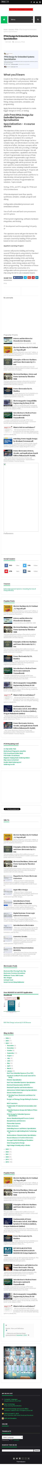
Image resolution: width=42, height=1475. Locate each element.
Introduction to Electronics (23, 925)
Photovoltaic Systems (14, 1123)
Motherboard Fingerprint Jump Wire (15, 751)
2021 (7, 1154)
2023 (7, 1149)
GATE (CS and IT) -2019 (11, 1413)
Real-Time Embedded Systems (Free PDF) (20, 1073)
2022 (7, 1152)
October (10, 1050)
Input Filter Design (20, 890)
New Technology (9, 1404)
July (8, 1058)
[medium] (23, 1458)
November (10, 1048)
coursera (11, 29)
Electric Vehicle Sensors (14, 1092)
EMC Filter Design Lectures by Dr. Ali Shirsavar (17, 1022)
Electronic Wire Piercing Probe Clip (15, 971)
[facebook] (31, 2)
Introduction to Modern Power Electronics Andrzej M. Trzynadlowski (24, 415)
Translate (16, 1440)
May (8, 1063)
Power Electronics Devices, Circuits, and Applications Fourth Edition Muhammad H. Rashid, (25, 453)
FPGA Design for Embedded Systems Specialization (18, 117)
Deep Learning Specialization (13, 1406)
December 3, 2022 (21, 1335)
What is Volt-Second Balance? (24, 427)
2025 (7, 1041)
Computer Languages (11, 1399)
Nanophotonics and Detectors (16, 1121)
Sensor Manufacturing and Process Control (20, 1118)
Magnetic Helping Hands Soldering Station (17, 758)
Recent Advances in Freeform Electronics (20, 1138)
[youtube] (37, 2)
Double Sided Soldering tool (12, 762)
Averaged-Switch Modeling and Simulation (20, 1140)
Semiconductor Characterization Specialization (21, 1135)
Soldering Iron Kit (9, 764)
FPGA (16, 29)
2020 (7, 1157)
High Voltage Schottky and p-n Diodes (18, 1145)
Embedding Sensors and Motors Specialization (21, 1128)
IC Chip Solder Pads (10, 749)
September (11, 1053)
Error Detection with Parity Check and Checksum (18, 1415)
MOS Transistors (12, 1103)
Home (5, 29)
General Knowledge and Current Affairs (16, 1409)
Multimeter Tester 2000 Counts (13, 975)
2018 (7, 1162)
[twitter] (34, 2)
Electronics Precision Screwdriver (14, 973)
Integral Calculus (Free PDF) (12, 1401)
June (9, 1061)
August (9, 1055)
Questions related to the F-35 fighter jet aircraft (18, 1410)
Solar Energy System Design (15, 1143)
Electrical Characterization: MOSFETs (18, 1085)
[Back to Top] (28, 1458)
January (9, 1071)
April (8, 1066)
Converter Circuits (20, 937)
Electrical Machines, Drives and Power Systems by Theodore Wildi (25, 376)
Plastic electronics (13, 1126)
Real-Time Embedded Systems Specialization (21, 1082)
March (9, 1068)
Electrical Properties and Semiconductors (20, 1087)
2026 (7, 1038)
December (10, 1045)
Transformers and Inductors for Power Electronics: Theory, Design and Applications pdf (25, 1267)
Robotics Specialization (14, 1080)
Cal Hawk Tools (8, 980)
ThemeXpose (20, 1461)
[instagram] (40, 2)
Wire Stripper (8, 977)
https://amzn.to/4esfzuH (11, 760)
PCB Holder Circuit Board (11, 755)
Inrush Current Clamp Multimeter (14, 982)
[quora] (25, 1458)
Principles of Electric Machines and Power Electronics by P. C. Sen (25, 362)
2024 (7, 1043)
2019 (7, 1159)
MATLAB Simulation (10, 1418)
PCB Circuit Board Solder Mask (13, 753)
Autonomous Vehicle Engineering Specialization (22, 1090)
